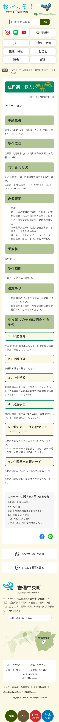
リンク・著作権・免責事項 (16, 687)
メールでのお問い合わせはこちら (25, 522)
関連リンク (30, 691)
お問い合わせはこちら (21, 618)
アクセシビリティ (12, 691)
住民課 (45, 70)
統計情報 (26, 678)
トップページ (15, 70)
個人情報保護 (40, 687)
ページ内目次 (16, 105)
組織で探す (27, 70)
